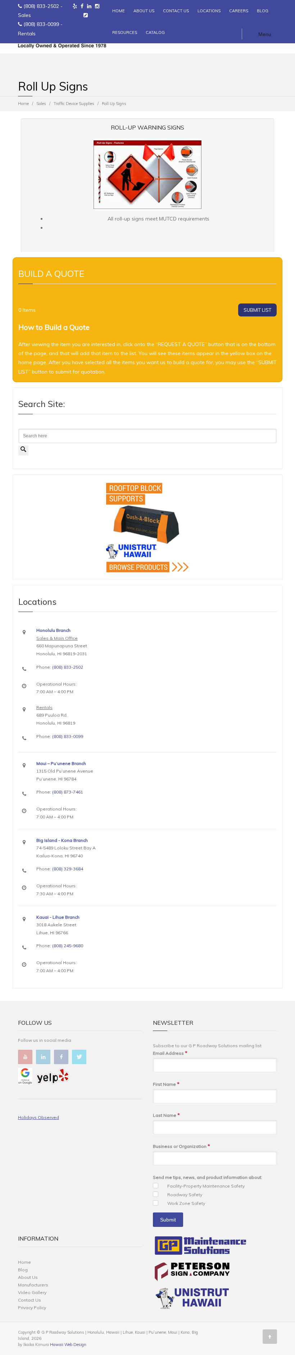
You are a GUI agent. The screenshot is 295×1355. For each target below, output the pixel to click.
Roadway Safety (184, 1194)
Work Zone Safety (186, 1203)
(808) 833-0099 (41, 24)
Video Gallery (32, 1292)
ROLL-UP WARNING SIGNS (147, 127)
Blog (23, 1269)
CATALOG (155, 32)
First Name (166, 1084)
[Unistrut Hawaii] (192, 1299)
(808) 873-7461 (67, 792)
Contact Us (29, 1300)
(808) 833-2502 (41, 6)
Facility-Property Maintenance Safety (206, 1186)
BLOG (262, 10)
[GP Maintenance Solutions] (200, 1247)
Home (23, 103)
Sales (41, 103)
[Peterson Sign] (192, 1273)
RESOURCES (124, 32)
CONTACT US (176, 10)
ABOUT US (143, 10)
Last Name (166, 1115)
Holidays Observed (38, 1117)
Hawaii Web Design (68, 1344)
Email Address (170, 1053)
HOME (118, 10)
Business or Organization (181, 1146)
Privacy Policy (32, 1307)
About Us (28, 1277)
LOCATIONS (209, 10)
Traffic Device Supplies (74, 103)
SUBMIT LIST (257, 310)
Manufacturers (33, 1285)
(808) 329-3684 (67, 868)
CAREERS (238, 10)
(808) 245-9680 (67, 945)
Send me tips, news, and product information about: (207, 1177)
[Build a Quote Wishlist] (85, 15)
